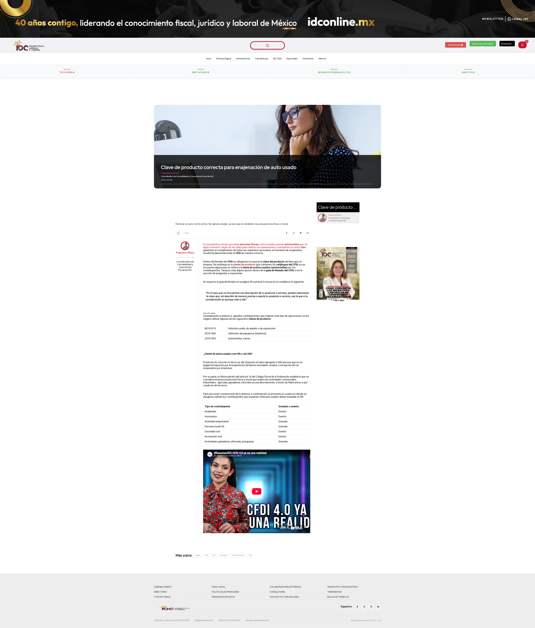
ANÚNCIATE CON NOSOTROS (342, 586)
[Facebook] (357, 606)
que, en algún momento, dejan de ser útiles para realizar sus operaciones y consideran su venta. (255, 246)
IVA (214, 555)
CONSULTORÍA (277, 591)
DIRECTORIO (160, 591)
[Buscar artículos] (267, 45)
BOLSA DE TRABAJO (338, 596)
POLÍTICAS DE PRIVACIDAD (225, 591)
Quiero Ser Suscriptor (482, 43)
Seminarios (506, 43)
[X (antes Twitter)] (371, 606)
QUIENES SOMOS (162, 586)
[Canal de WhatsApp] (518, 18)
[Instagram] (364, 606)
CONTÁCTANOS (162, 596)
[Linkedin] (378, 606)
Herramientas (243, 58)
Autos (198, 555)
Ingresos (223, 555)
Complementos (238, 555)
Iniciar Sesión (454, 45)
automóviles (291, 244)
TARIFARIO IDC (334, 591)
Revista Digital (223, 58)
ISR (206, 555)
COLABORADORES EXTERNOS (285, 586)
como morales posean (271, 244)
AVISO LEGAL (218, 586)
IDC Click (277, 58)
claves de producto (244, 264)
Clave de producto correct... (344, 207)
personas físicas (249, 244)
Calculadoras (261, 58)
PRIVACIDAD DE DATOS (223, 596)
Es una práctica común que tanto (221, 244)
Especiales (292, 58)
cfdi (250, 555)
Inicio (208, 58)
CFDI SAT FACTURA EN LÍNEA (284, 596)
